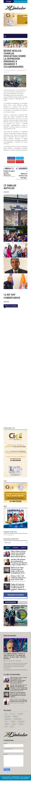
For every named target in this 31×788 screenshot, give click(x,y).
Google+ (11, 161)
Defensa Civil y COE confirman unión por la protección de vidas (18, 577)
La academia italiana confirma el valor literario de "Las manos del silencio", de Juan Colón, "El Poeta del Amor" (15, 656)
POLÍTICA (14, 724)
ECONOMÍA (7, 716)
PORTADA (21, 724)
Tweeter (20, 158)
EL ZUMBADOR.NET (15, 777)
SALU (6, 726)
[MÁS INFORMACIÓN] (15, 22)
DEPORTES (20, 714)
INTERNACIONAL (17, 719)
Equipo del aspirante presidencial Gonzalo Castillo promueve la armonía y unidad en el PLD (18, 587)
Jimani (6, 721)
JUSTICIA (13, 721)
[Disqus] (16, 362)
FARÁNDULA (8, 719)
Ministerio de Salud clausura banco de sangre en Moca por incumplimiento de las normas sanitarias (18, 571)
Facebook (11, 158)
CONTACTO (12, 714)
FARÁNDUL (15, 716)
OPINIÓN (7, 724)
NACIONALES (21, 721)
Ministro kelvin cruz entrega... (23, 176)
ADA (6, 714)
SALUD (12, 726)
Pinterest (20, 161)
